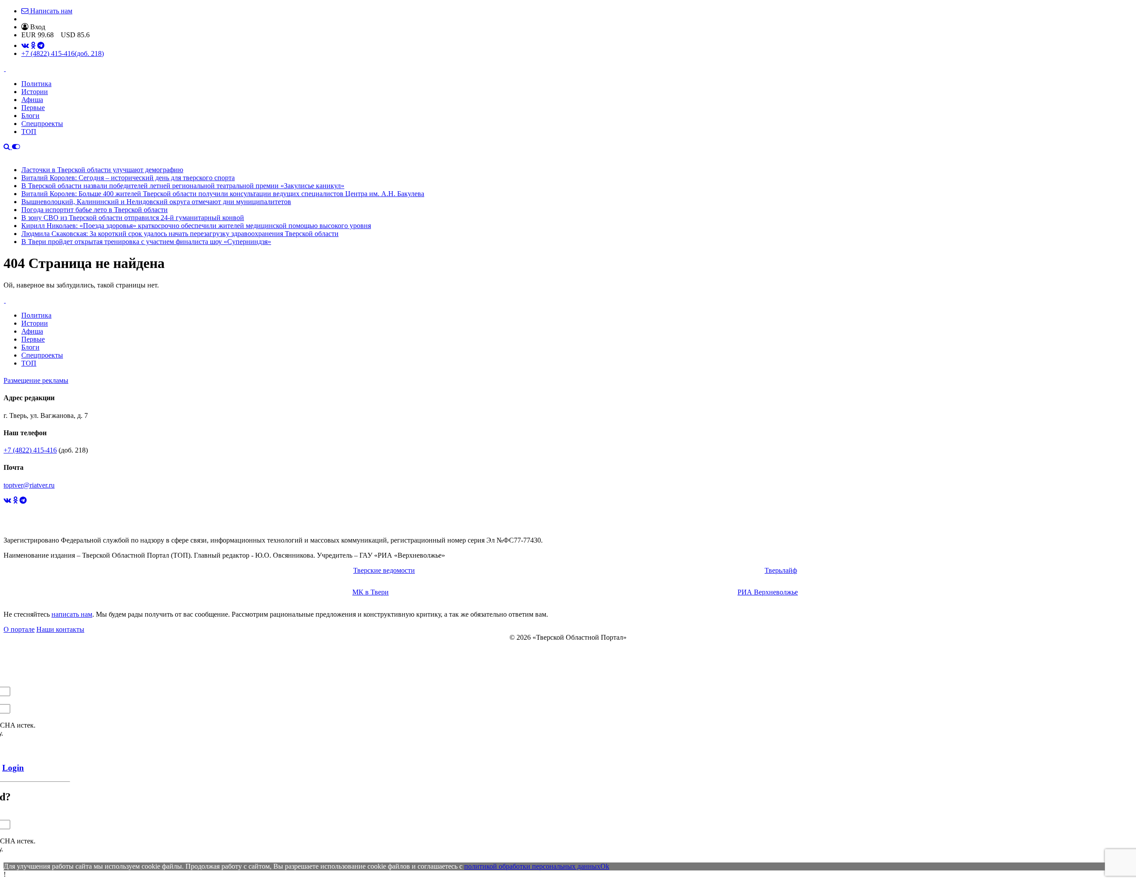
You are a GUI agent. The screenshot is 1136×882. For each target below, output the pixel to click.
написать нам (71, 614)
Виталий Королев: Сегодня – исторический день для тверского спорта (128, 177)
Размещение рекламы (36, 380)
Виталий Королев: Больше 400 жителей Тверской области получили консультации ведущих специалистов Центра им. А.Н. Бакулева (222, 193)
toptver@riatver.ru (29, 485)
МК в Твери (370, 592)
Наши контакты (60, 629)
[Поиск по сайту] (8, 146)
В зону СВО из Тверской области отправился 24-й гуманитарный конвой (132, 217)
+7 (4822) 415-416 (62, 53)
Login (13, 767)
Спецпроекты (42, 123)
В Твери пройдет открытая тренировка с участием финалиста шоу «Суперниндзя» (146, 241)
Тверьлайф (781, 570)
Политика (36, 83)
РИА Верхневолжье (768, 592)
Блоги (30, 115)
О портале (19, 629)
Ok (604, 866)
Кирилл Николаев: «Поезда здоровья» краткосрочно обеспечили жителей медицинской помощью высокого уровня (196, 225)
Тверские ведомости (384, 570)
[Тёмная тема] (16, 146)
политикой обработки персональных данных (532, 866)
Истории (34, 91)
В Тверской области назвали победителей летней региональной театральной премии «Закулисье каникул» (182, 185)
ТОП (28, 131)
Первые (33, 107)
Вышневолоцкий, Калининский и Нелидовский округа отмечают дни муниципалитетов (156, 201)
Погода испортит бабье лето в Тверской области (94, 209)
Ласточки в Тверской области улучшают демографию (102, 169)
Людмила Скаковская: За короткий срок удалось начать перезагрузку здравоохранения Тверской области (180, 233)
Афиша (32, 99)
